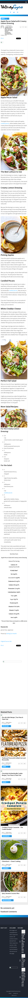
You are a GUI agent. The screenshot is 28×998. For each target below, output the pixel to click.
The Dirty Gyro (17, 991)
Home (10, 993)
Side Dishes (7, 30)
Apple (3, 18)
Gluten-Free (8, 27)
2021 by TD (14, 995)
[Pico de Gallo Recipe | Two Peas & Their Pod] (1, 715)
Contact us (15, 993)
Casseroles (6, 836)
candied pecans (5, 123)
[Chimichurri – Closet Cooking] (14, 850)
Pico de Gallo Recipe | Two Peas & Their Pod (12, 718)
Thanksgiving (7, 32)
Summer (6, 31)
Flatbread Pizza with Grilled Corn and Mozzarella (14, 759)
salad (9, 29)
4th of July (6, 726)
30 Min (4, 766)
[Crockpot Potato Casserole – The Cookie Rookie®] (14, 806)
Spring (11, 30)
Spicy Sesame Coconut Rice (10, 893)
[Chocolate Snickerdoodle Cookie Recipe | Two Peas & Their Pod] (1, 771)
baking (4, 782)
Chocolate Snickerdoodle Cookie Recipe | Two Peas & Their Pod (12, 774)
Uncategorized (8, 33)
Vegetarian (7, 34)
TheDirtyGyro (9, 25)
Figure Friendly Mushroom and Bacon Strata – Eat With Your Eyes (23, 978)
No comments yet (7, 908)
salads (11, 29)
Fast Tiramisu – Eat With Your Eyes (23, 962)
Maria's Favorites (8, 28)
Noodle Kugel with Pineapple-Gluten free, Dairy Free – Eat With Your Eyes (23, 943)
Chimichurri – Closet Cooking (11, 861)
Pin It (2, 38)
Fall (5, 27)
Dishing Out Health (11, 633)
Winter (11, 34)
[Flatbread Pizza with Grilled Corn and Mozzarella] (14, 743)
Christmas (11, 26)
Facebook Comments (9, 911)
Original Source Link (6, 641)
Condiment (6, 868)
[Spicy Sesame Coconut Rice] (14, 882)
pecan (6, 29)
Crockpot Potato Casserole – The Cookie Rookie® (12, 828)
